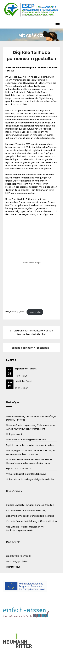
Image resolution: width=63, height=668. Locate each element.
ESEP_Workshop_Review (15, 312)
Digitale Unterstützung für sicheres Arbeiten (30, 445)
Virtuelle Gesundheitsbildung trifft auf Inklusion (31, 521)
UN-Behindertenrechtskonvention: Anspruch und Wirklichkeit (33, 332)
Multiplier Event (24, 381)
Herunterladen (35, 312)
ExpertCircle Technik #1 (18, 468)
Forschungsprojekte (17, 561)
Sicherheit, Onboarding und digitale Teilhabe (30, 479)
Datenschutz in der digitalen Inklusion (26, 439)
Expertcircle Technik (25, 368)
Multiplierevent (14, 434)
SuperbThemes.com (31, 663)
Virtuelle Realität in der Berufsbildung (26, 473)
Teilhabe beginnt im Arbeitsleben (29, 348)
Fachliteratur (13, 566)
